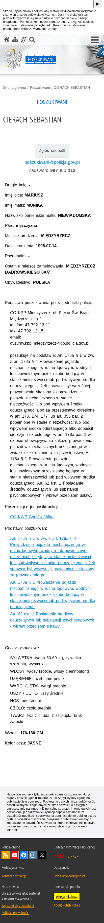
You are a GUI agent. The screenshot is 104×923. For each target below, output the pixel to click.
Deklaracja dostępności (69, 875)
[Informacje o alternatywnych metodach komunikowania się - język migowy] (24, 39)
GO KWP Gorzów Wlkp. (32, 517)
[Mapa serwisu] (15, 39)
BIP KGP (72, 856)
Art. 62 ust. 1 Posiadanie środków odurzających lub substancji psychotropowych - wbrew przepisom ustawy (52, 620)
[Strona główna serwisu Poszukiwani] (7, 39)
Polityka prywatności (15, 912)
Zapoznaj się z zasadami (18, 905)
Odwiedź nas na (15, 855)
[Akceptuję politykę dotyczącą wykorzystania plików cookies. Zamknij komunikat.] (97, 4)
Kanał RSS (6, 855)
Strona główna (14, 87)
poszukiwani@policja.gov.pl (52, 162)
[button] (95, 40)
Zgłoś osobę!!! (52, 150)
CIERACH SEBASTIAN (72, 87)
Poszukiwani (40, 87)
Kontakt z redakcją (14, 875)
